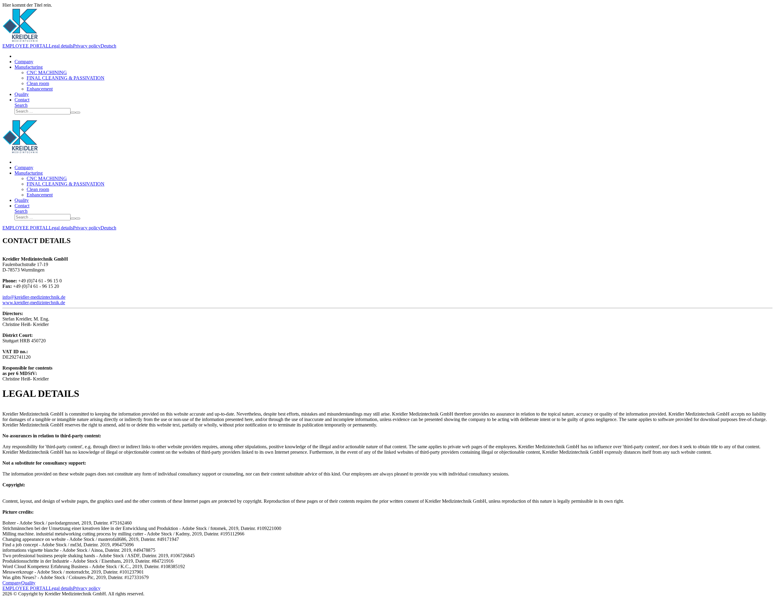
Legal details (61, 45)
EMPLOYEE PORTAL (25, 45)
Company (24, 61)
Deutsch (108, 45)
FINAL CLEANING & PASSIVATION (65, 78)
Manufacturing (29, 67)
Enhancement (40, 88)
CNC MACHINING (47, 72)
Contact (22, 99)
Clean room (38, 83)
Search (21, 105)
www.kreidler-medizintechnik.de (33, 302)
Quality (22, 94)
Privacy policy (87, 45)
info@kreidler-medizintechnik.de (33, 297)
